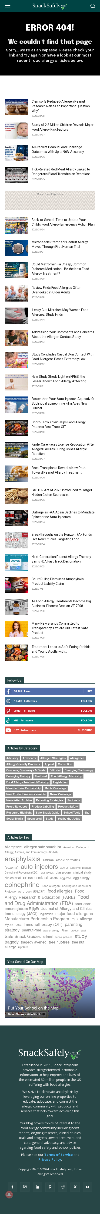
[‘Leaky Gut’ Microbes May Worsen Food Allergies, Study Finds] (16, 316)
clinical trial (13, 877)
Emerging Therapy (18, 776)
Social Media (14, 819)
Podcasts (73, 800)
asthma (48, 859)
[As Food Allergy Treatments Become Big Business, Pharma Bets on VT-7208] (16, 607)
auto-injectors (39, 866)
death (54, 878)
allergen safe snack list (42, 846)
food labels (83, 903)
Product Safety (68, 806)
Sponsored (34, 819)
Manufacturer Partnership (23, 788)
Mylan (9, 924)
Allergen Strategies (53, 758)
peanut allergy (51, 930)
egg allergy (81, 877)
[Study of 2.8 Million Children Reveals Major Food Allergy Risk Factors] (16, 131)
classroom (63, 872)
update (23, 946)
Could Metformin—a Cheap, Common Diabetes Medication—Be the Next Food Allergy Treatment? (60, 268)
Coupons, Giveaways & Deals (25, 770)
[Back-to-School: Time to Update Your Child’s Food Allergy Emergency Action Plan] (16, 225)
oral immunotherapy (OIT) (39, 924)
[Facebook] (12, 1187)
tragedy (12, 942)
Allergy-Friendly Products (23, 764)
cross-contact (35, 877)
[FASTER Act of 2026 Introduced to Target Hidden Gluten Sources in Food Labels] (16, 496)
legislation (46, 914)
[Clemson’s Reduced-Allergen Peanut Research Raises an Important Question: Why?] (16, 107)
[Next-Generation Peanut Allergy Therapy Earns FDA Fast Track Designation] (16, 562)
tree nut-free (59, 942)
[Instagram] (25, 1187)
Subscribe (85, 730)
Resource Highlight (19, 813)
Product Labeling (43, 806)
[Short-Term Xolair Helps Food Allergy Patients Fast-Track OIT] (16, 428)
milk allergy (81, 919)
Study (49, 819)
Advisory (12, 758)
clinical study (82, 872)
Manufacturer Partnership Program (37, 918)
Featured (41, 776)
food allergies (60, 891)
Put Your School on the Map (33, 1008)
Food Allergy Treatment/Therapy (27, 782)
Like (89, 691)
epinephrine (22, 884)
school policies (63, 937)
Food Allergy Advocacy (66, 776)
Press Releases (16, 806)
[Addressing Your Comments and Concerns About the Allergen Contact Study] (16, 338)
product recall (78, 930)
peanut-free (31, 930)
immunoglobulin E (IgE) (22, 908)
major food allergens (74, 913)
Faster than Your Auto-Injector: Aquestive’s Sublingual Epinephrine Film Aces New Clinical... (63, 403)
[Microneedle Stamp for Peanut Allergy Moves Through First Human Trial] (16, 248)
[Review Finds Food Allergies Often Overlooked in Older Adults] (16, 293)
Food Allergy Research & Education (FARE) (44, 894)
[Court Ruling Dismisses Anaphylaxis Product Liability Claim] (16, 585)
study (81, 935)
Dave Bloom (16, 1014)
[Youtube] (87, 1187)
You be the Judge (69, 819)
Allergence (77, 758)
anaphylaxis (22, 858)
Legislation (60, 782)
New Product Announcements (26, 794)
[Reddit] (62, 1187)
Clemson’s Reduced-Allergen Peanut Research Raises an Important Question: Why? (61, 106)
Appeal (49, 764)
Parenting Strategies (49, 800)
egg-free (65, 878)
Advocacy (29, 758)
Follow (86, 701)
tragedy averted (34, 941)
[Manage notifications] (9, 1194)
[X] (75, 1187)
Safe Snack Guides (23, 936)
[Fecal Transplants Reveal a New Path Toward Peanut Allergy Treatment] (16, 473)
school (48, 936)
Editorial (55, 770)
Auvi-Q (64, 867)
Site (87, 813)
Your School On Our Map (25, 962)
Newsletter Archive (19, 800)
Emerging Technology (79, 770)
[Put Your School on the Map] (50, 993)
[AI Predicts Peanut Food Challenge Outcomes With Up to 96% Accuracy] (16, 153)
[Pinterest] (50, 1187)
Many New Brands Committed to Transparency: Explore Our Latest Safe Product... (60, 628)
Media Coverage (55, 788)
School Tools (71, 813)
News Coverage (60, 794)
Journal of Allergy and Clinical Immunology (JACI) (49, 911)
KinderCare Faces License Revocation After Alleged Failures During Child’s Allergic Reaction (63, 449)
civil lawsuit (47, 872)
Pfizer (64, 930)
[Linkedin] (37, 1187)
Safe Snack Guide (47, 813)
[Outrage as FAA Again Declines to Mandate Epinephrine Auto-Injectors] (16, 518)
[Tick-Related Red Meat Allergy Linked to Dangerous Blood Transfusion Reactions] (16, 175)
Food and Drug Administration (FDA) (47, 899)
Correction (65, 764)
